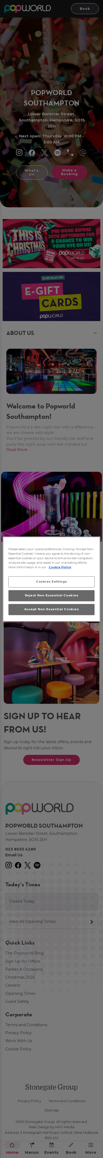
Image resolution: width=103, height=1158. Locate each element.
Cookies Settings (51, 581)
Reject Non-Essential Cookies (51, 595)
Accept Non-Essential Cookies (51, 609)
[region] (52, 579)
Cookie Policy (60, 567)
